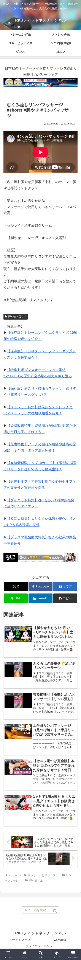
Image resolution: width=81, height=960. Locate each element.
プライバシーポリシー (40, 946)
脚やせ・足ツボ (17, 316)
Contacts (60, 939)
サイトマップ (21, 939)
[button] (65, 598)
